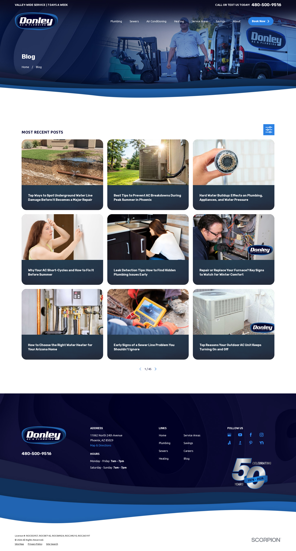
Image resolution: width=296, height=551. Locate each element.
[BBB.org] (241, 443)
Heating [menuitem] (179, 21)
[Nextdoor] (263, 443)
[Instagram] (263, 435)
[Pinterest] (252, 443)
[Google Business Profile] (230, 435)
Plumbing (164, 443)
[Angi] (230, 443)
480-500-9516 (266, 5)
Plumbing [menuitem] (116, 21)
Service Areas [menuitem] (199, 21)
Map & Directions (100, 445)
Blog (186, 458)
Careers (188, 450)
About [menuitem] (236, 21)
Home (162, 435)
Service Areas (192, 435)
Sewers (163, 450)
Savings (188, 443)
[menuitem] (19, 544)
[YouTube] (241, 435)
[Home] (36, 21)
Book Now (258, 21)
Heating (164, 458)
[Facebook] (252, 435)
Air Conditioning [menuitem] (156, 21)
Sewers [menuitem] (134, 21)
